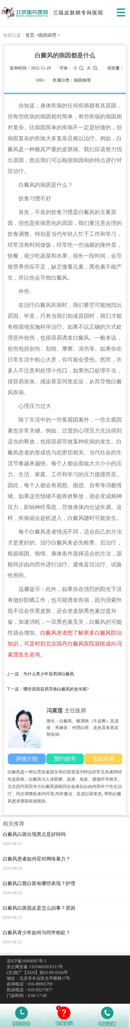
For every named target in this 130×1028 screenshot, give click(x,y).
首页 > (31, 35)
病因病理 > (49, 35)
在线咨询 (103, 759)
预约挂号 (65, 759)
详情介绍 (26, 759)
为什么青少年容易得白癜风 (48, 674)
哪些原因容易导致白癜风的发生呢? (56, 689)
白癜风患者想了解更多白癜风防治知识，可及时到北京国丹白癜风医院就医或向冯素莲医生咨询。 (65, 644)
